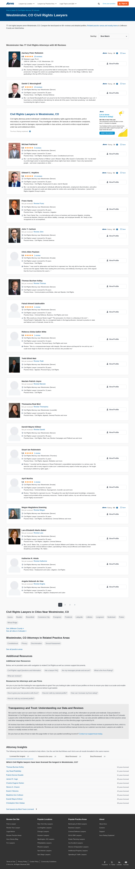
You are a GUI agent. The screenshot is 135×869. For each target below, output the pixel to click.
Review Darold (39, 429)
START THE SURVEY (107, 133)
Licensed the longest (19, 756)
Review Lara (38, 533)
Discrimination (36, 643)
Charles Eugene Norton (15, 783)
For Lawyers (10, 843)
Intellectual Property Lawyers (78, 850)
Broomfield (30, 617)
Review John (38, 232)
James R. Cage (12, 779)
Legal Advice (10, 831)
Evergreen (57, 617)
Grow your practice (109, 3)
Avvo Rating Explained (106, 835)
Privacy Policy (22, 861)
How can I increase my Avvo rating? (84, 693)
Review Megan (39, 510)
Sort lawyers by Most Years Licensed (20, 809)
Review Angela (39, 584)
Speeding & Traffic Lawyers (77, 854)
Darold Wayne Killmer (31, 427)
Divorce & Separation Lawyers (78, 847)
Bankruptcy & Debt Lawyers (77, 824)
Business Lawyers (74, 828)
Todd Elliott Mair (29, 358)
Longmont (100, 617)
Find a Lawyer (11, 824)
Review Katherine (40, 561)
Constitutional (12, 643)
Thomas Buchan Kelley (32, 281)
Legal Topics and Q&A (67, 4)
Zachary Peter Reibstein (32, 53)
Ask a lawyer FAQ (51, 670)
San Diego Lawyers (43, 854)
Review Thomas (40, 283)
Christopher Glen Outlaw (15, 803)
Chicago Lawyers (43, 831)
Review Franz (39, 203)
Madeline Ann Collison (14, 795)
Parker (121, 617)
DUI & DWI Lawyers (75, 835)
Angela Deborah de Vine (32, 581)
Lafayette (79, 617)
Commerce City (44, 617)
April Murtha (27, 478)
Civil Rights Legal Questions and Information (24, 670)
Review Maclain (40, 384)
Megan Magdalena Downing (34, 507)
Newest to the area (47, 756)
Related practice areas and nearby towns (102, 25)
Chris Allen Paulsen (30, 252)
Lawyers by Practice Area (46, 4)
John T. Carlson (29, 229)
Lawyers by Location (25, 4)
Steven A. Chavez (13, 787)
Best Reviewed (97, 756)
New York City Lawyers (45, 824)
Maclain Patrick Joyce (31, 381)
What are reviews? (14, 676)
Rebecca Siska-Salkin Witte (34, 332)
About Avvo (103, 824)
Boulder (19, 617)
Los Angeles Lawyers (44, 828)
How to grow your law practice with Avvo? (22, 693)
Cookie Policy (34, 861)
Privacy (24, 643)
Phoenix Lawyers (43, 847)
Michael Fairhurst (29, 144)
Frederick (68, 617)
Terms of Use (10, 861)
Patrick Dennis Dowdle (14, 775)
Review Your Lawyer (13, 828)
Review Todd (38, 361)
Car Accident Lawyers (75, 843)
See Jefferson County (14, 628)
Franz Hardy (27, 201)
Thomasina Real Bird (31, 404)
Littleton (89, 617)
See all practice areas (14, 649)
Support (102, 831)
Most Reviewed (73, 756)
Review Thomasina (41, 407)
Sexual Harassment (53, 643)
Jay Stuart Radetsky (13, 771)
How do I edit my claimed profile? (54, 693)
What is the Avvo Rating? (103, 670)
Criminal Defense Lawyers (77, 831)
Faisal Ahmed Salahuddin (33, 303)
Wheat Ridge (12, 622)
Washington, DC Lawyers (45, 839)
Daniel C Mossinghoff (31, 84)
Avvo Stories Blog (12, 839)
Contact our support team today (90, 734)
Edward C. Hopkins (30, 173)
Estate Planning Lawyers (76, 839)
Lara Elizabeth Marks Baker (34, 530)
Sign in (124, 3)
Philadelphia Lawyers (44, 843)
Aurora (10, 617)
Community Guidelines (48, 861)
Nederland (111, 617)
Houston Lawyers (43, 835)
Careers (102, 828)
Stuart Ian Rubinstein (31, 450)
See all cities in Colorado (15, 631)
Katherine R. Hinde (30, 558)
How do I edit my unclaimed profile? (20, 698)
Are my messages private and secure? (76, 670)
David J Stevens (12, 791)
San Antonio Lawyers (44, 850)
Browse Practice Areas (13, 835)
